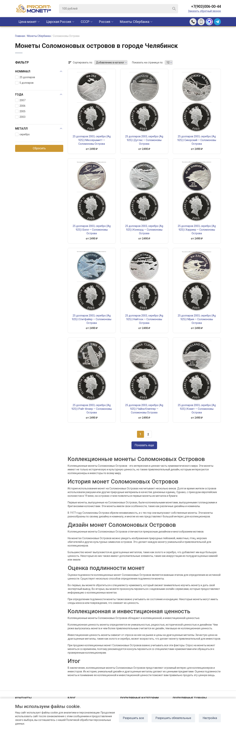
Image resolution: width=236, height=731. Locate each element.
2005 (22, 111)
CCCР (85, 22)
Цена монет (27, 22)
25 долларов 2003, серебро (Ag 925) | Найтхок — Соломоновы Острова (144, 319)
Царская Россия (58, 22)
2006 (22, 105)
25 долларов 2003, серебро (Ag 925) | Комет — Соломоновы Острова (197, 409)
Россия (104, 22)
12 (167, 62)
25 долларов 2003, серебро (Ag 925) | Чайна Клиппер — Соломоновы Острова (144, 409)
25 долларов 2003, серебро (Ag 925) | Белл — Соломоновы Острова (92, 229)
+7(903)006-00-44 (206, 6)
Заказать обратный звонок (204, 11)
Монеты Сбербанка (134, 22)
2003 (22, 116)
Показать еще (144, 445)
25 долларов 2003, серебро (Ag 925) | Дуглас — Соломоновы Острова (144, 140)
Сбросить (39, 148)
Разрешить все (133, 718)
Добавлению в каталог (110, 62)
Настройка (210, 718)
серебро (25, 134)
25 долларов (27, 77)
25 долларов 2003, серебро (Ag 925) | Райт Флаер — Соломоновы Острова (92, 409)
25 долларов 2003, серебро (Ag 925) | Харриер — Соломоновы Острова (197, 229)
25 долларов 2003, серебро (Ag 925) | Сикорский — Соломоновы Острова (196, 140)
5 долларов (27, 82)
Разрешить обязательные (173, 718)
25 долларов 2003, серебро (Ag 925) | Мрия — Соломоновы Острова (197, 319)
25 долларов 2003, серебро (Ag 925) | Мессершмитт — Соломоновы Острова (92, 140)
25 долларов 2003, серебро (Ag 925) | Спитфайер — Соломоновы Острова (91, 319)
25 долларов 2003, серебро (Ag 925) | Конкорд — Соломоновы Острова (144, 229)
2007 (22, 100)
